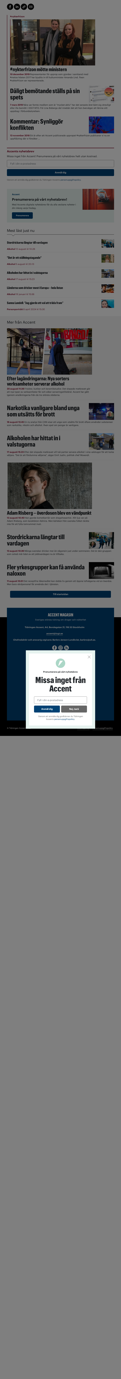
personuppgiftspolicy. (64, 719)
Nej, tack (74, 708)
